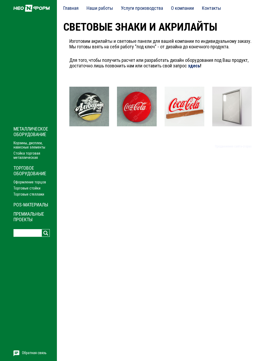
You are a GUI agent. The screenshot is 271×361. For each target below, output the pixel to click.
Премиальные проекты (28, 216)
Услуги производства (142, 8)
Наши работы (100, 8)
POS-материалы (30, 204)
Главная (71, 8)
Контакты (211, 8)
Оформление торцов (29, 182)
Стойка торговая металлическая (26, 155)
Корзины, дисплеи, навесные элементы (29, 145)
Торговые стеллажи (28, 194)
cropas (247, 146)
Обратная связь (34, 353)
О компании (182, 8)
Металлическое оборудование (30, 131)
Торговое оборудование (29, 170)
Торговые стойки (26, 188)
